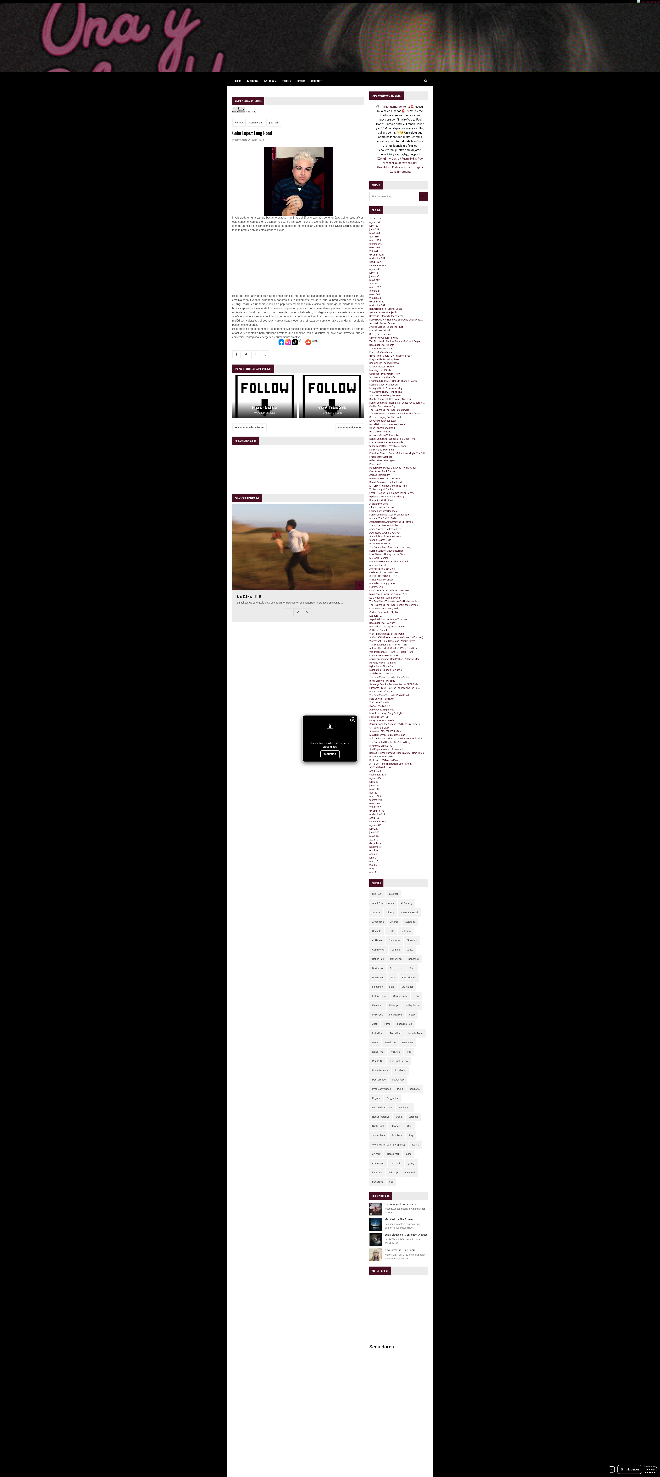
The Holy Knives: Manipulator (384, 525)
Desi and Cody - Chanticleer (383, 384)
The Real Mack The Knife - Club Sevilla (389, 410)
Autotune (410, 921)
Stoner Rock (378, 1135)
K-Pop (387, 1024)
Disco (412, 968)
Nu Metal (395, 1051)
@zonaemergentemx (396, 106)
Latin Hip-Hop (404, 1024)
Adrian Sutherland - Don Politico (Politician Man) (394, 659)
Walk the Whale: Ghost (381, 579)
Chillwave (377, 940)
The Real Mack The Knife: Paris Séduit (389, 695)
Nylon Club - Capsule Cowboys (385, 670)
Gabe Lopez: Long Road (382, 428)
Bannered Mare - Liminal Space (385, 308)
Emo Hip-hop (409, 977)
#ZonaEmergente (388, 158)
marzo (375, 240)
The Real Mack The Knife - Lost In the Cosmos (393, 605)
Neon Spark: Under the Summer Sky (388, 594)
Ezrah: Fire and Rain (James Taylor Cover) (391, 493)
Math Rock (396, 1033)
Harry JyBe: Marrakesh (381, 720)
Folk (391, 986)
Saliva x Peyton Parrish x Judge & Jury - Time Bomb (396, 753)
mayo (374, 233)
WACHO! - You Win (379, 702)
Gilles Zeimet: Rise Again (382, 460)
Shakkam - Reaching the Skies (385, 395)
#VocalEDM (409, 163)
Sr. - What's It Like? (379, 727)
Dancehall (413, 959)
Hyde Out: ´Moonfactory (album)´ (387, 496)
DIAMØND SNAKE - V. (380, 745)
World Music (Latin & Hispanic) (388, 1144)
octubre (375, 261)
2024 (375, 298)
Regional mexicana (382, 1107)
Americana (378, 921)
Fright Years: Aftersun (381, 691)
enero (374, 247)
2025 (375, 251)
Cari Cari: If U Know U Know (384, 572)
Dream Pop (378, 977)
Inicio (238, 81)
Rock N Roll (405, 1107)
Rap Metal (414, 1089)
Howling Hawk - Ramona (382, 662)
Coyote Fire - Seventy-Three (383, 655)
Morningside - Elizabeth (381, 370)
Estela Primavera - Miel (381, 756)
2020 (373, 865)
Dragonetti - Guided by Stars (384, 359)
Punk (400, 1089)
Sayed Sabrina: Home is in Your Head (388, 619)
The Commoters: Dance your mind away (390, 547)
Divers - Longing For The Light (385, 417)
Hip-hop (393, 1005)
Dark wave (377, 968)
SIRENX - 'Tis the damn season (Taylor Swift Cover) (396, 637)
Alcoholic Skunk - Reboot (382, 323)
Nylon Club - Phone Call (381, 666)
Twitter (286, 81)
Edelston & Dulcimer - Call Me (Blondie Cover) (393, 381)
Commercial (256, 122)
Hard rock (377, 1005)
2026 (375, 218)
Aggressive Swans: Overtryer (384, 532)
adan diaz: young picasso (382, 583)
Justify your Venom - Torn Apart (386, 749)
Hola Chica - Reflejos (380, 431)
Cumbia (396, 949)
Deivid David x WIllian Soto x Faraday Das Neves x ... (396, 319)
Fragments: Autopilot (380, 456)
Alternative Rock (410, 912)
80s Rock (377, 894)
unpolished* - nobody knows (384, 363)
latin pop (393, 1172)
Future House (379, 996)
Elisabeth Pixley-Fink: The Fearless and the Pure (394, 688)
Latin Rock (378, 1033)
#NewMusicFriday (388, 167)
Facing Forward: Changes (383, 511)
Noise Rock (378, 1051)
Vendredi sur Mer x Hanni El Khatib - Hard (391, 651)
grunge (411, 1163)
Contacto (316, 81)
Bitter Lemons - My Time (382, 680)
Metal (375, 1042)
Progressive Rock (381, 1089)
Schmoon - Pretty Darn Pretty (384, 373)
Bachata (376, 931)
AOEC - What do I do (380, 767)
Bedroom (406, 931)
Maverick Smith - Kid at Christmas (387, 735)
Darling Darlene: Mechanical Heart (387, 550)
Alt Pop (239, 122)
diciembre (376, 254)
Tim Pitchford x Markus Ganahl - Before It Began (395, 341)
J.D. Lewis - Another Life (382, 377)
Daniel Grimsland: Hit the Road (385, 482)
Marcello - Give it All (379, 330)
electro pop (378, 1163)
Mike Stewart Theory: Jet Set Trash (387, 554)
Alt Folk (376, 912)
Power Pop (398, 1079)
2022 (373, 839)
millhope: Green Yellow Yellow (384, 435)
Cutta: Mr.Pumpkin (379, 630)
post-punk (409, 1172)
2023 (375, 807)
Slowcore (396, 1126)
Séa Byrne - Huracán (380, 334)
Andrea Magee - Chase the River (386, 326)
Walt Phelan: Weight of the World (386, 633)
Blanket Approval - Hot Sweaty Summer (390, 399)
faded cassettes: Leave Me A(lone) (387, 446)
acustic (415, 1144)
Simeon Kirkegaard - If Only (383, 337)
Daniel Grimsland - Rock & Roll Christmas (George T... (397, 402)
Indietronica (395, 1014)
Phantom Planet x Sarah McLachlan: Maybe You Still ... (398, 453)
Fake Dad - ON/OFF (379, 716)
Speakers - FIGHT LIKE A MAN (385, 731)
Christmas (394, 940)
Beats (391, 931)
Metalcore (390, 1042)
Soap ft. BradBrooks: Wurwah (385, 536)
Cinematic (412, 940)
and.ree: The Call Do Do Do (383, 518)
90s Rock (393, 894)
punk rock (377, 1181)
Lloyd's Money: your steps (383, 420)
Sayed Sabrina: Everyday (382, 623)
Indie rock (377, 1014)
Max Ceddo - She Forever (399, 1219)
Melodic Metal (415, 1033)
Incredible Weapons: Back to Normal (388, 561)
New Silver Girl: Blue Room (400, 1250)
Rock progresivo (380, 1116)
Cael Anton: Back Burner (382, 471)
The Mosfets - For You (381, 348)
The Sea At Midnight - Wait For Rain (388, 644)
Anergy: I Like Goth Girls (382, 568)
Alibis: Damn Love (378, 503)
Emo (393, 977)
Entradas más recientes (251, 427)
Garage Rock (400, 996)
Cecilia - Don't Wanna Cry (382, 406)
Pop (409, 1051)
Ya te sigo (650, 1469)
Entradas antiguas (348, 427)
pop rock (273, 122)
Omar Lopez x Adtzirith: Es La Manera (389, 590)
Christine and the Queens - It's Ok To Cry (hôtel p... (395, 724)
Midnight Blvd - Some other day (385, 388)
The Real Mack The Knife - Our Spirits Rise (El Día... (395, 413)
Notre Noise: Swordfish (381, 449)
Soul (409, 1126)
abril (374, 236)
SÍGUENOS (330, 754)
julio (373, 225)
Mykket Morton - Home (381, 366)
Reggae (376, 1098)
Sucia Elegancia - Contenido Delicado (406, 1234)
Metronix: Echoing (378, 558)
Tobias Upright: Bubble (381, 489)
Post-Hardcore (380, 1070)
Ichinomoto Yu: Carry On (382, 507)
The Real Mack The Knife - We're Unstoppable (393, 601)
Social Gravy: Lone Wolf (381, 673)
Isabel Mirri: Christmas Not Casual (387, 424)
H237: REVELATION (379, 543)
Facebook (252, 81)
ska (391, 1181)
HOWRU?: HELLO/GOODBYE (384, 478)
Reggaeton (393, 1098)
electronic (396, 1163)
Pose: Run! (375, 464)
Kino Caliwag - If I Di (249, 596)
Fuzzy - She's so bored (381, 352)
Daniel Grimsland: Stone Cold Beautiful (389, 514)
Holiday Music (411, 1005)
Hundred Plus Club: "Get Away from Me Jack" (393, 467)
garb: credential (377, 565)
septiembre (377, 265)
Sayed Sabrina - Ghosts (381, 345)
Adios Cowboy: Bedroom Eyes (385, 529)
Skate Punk (378, 1126)
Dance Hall (378, 959)
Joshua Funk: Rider (379, 475)
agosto (374, 222)
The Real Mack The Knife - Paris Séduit (389, 677)
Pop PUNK (377, 1061)
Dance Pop (396, 959)
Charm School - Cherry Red (383, 608)
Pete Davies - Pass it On (381, 698)
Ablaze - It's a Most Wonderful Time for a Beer (393, 648)
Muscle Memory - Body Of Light (386, 713)
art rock (376, 1154)
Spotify (301, 81)
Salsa (399, 1116)
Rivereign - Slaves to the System (386, 316)
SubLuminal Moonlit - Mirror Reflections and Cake (395, 738)
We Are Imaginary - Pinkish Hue (385, 391)
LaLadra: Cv (375, 615)
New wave (407, 1042)
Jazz (374, 1024)
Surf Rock (397, 1135)
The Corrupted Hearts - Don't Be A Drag (389, 742)
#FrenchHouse (392, 163)
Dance (409, 949)
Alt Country (406, 903)
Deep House (396, 968)
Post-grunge (379, 1079)
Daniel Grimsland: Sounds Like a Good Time (392, 438)
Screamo (413, 1116)
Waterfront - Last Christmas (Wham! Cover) (392, 641)
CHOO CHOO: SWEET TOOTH (384, 576)
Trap (411, 1135)
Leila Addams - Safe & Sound (384, 597)
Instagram (270, 81)
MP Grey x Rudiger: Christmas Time (388, 485)
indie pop (377, 1172)
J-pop (412, 1014)
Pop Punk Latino (399, 1061)
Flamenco (377, 986)
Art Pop (394, 921)
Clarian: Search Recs (380, 540)
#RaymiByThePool (412, 158)
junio (374, 229)
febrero (375, 243)
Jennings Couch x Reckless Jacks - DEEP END (393, 684)
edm (408, 1154)
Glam (416, 996)
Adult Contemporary (383, 903)
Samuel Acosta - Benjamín (383, 312)
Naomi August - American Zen (402, 1204)
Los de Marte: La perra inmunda (386, 442)
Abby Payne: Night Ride (381, 709)
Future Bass (406, 986)
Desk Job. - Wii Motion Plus (383, 760)
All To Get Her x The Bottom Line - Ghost (390, 763)
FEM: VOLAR (376, 586)
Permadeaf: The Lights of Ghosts (386, 626)
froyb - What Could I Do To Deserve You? (390, 355)
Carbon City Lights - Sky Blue (384, 612)
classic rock (393, 1154)
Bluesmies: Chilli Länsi (381, 500)
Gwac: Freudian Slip (379, 706)
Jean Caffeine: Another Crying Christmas (391, 521)
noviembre (377, 258)
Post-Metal (400, 1070)
